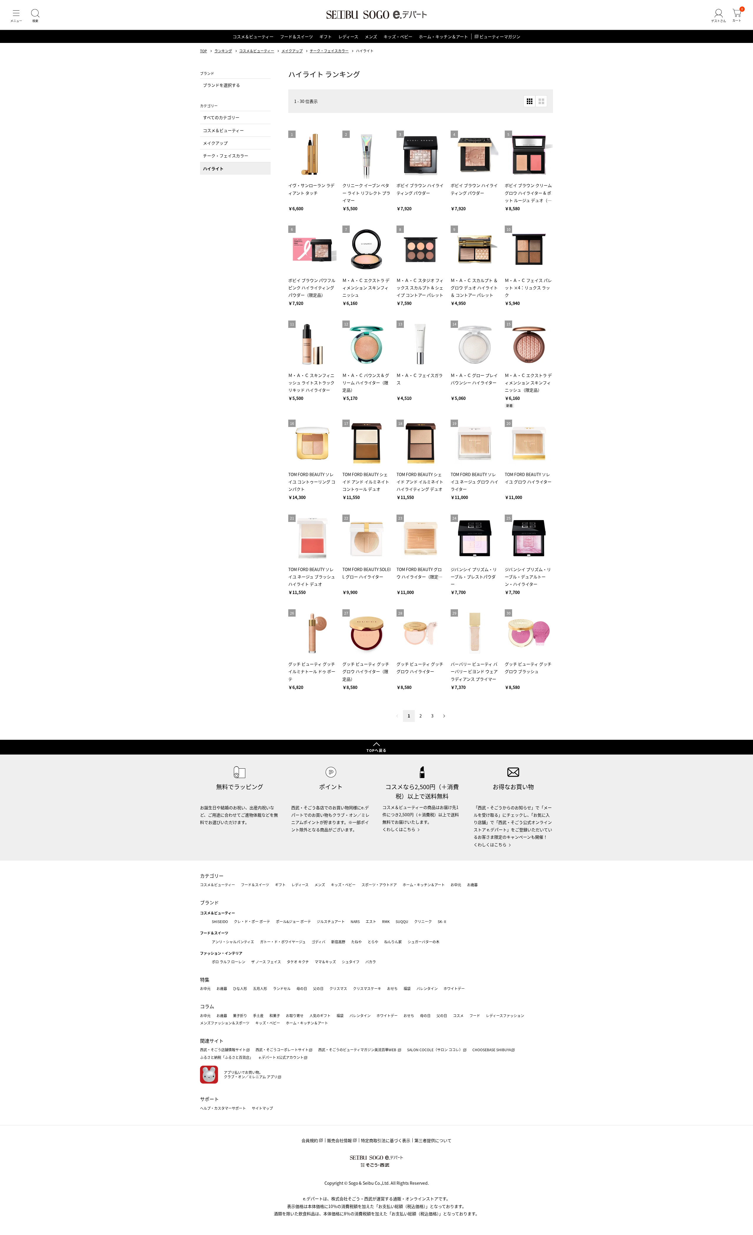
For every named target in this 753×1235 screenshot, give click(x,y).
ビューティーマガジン (499, 36)
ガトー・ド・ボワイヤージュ (283, 941)
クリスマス (338, 988)
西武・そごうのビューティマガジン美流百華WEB (357, 1049)
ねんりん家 (393, 941)
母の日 (301, 988)
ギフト (325, 36)
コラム (207, 1006)
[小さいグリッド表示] (529, 101)
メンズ (371, 36)
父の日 (318, 988)
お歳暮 (472, 884)
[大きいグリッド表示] (541, 101)
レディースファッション (505, 1015)
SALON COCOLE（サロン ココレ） (435, 1049)
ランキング (223, 51)
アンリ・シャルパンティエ (233, 941)
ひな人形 (240, 988)
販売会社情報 (339, 1140)
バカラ (370, 961)
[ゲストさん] (718, 16)
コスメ (458, 1015)
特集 (204, 979)
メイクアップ (292, 51)
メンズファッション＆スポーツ (224, 1022)
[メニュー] (16, 16)
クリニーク (423, 921)
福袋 (407, 988)
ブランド (209, 902)
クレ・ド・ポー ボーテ (252, 921)
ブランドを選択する (221, 85)
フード (474, 1015)
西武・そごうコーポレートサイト (282, 1049)
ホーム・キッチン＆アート (443, 36)
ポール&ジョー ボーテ (293, 921)
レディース (348, 36)
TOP (203, 51)
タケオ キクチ (298, 961)
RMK (386, 921)
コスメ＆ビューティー (253, 36)
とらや (373, 941)
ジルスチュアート (331, 921)
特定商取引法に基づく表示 (385, 1140)
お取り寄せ (295, 1015)
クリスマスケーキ (367, 988)
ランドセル (282, 988)
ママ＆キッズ (325, 961)
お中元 (456, 884)
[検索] (35, 16)
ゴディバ (318, 941)
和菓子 (274, 1015)
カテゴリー (212, 875)
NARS (355, 921)
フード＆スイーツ (296, 36)
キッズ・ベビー (398, 36)
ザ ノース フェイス (266, 961)
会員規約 (309, 1140)
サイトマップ (262, 1108)
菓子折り (240, 1015)
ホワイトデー (454, 988)
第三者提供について (433, 1140)
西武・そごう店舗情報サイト (223, 1049)
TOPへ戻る (376, 750)
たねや (356, 941)
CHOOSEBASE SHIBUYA (491, 1049)
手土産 (258, 1015)
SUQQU (402, 921)
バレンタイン (427, 988)
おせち (392, 988)
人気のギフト (320, 1015)
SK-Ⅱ (442, 921)
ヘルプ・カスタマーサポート (223, 1108)
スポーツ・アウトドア (379, 884)
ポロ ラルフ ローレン (228, 961)
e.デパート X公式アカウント (281, 1057)
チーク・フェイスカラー (329, 51)
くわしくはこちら (398, 829)
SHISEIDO (220, 921)
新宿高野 (338, 941)
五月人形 (260, 988)
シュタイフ (350, 961)
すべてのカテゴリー (221, 117)
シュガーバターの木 (423, 941)
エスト (371, 921)
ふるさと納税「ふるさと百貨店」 (226, 1057)
